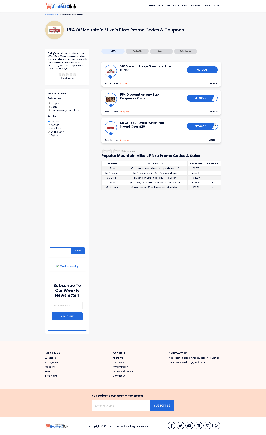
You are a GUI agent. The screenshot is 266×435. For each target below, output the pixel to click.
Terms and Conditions (125, 371)
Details (212, 83)
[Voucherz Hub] (60, 5)
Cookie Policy (120, 362)
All (113, 51)
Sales (161, 51)
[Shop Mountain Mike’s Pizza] (54, 30)
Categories (180, 5)
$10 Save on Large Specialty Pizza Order (146, 68)
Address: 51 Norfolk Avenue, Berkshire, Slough (194, 357)
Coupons (195, 5)
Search (77, 250)
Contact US (119, 375)
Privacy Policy (120, 366)
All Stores (164, 5)
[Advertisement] (67, 190)
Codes (137, 51)
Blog (216, 5)
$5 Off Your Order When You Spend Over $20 (142, 125)
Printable (185, 51)
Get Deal (202, 69)
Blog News (51, 375)
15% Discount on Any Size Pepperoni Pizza (139, 96)
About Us (118, 357)
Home (152, 5)
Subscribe (67, 316)
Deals (207, 5)
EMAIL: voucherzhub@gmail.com (187, 362)
